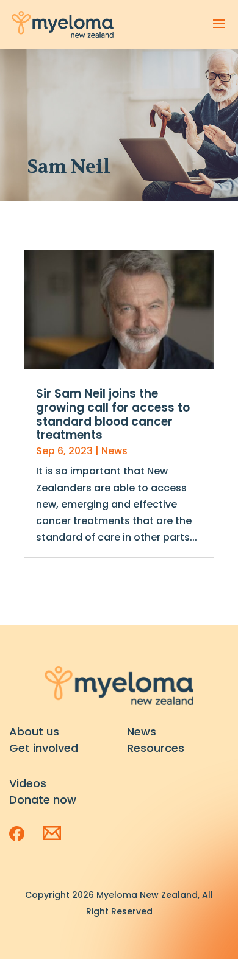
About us (34, 731)
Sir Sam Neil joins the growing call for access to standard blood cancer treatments (113, 414)
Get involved (43, 747)
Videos (27, 783)
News (114, 451)
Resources (155, 747)
